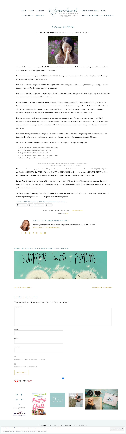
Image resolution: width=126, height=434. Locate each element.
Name (16, 329)
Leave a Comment (78, 210)
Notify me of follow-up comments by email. (29, 359)
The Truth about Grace (23, 287)
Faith (66, 213)
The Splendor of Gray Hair (102, 287)
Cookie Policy (43, 431)
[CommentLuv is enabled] (23, 382)
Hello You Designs (80, 425)
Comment (18, 307)
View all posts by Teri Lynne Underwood (46, 227)
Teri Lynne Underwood (63, 11)
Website (17, 347)
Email (16, 338)
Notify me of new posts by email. (25, 367)
